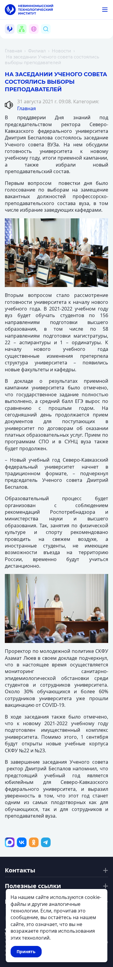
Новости (61, 51)
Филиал (37, 51)
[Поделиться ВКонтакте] (22, 842)
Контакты (20, 870)
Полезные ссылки (33, 886)
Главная (13, 51)
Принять (26, 951)
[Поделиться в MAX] (9, 842)
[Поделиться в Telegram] (46, 842)
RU (37, 36)
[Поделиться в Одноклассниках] (34, 842)
